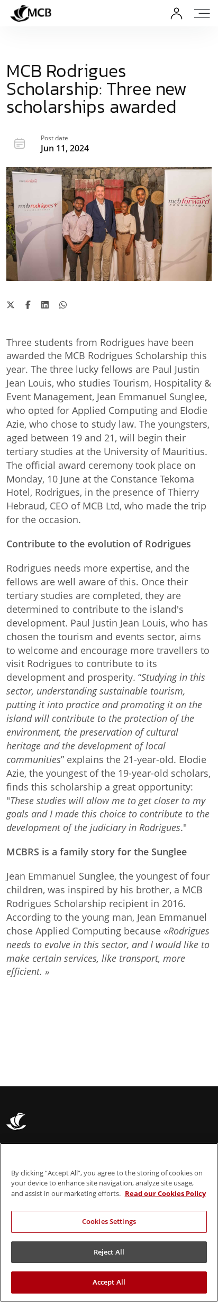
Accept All (109, 1282)
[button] (203, 13)
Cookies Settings (109, 1221)
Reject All (109, 1252)
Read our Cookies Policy (165, 1193)
